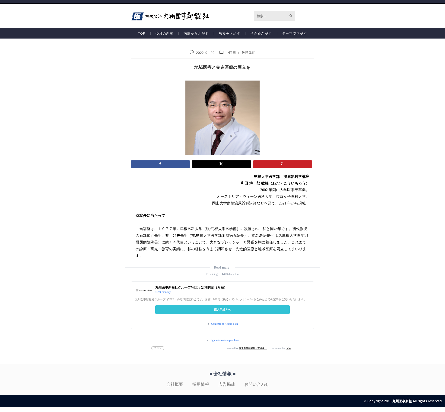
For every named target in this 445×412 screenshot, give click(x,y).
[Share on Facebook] (160, 164)
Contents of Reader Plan (224, 323)
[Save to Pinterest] (282, 164)
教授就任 (248, 52)
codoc (288, 348)
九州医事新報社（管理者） (253, 348)
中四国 (231, 52)
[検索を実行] (290, 16)
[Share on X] (221, 164)
